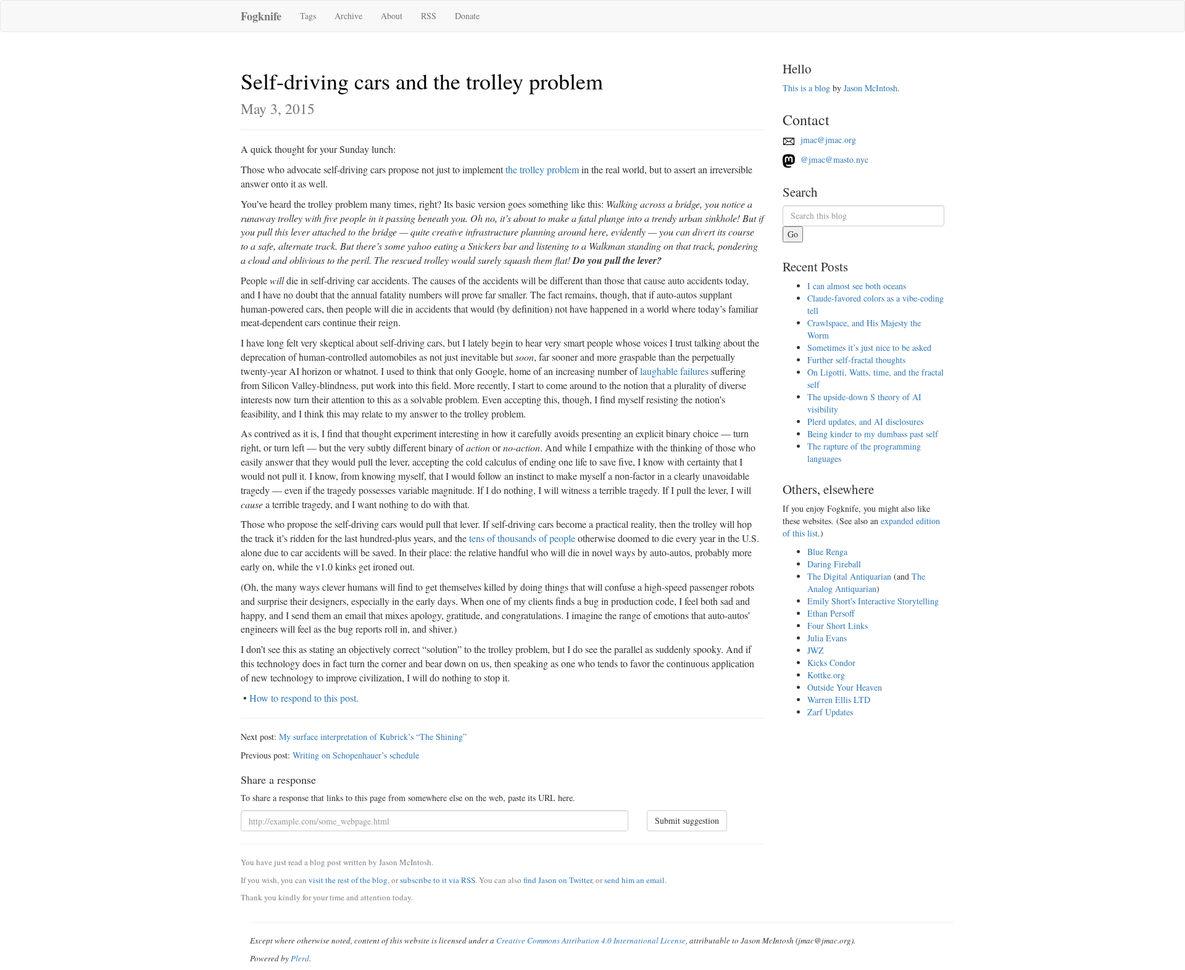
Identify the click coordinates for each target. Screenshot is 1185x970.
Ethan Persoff (830, 613)
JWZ (815, 650)
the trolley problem (542, 169)
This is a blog (806, 88)
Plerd (300, 958)
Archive (348, 16)
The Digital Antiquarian (849, 576)
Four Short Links (837, 625)
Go (793, 234)
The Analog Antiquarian (866, 582)
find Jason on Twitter (557, 880)
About (391, 16)
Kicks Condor (831, 662)
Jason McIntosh (870, 88)
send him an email (634, 880)
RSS (428, 16)
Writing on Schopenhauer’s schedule (356, 755)
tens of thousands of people (522, 538)
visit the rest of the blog (348, 880)
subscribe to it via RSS (437, 880)
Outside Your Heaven (844, 687)
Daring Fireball (834, 564)
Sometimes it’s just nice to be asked (869, 347)
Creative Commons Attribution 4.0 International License (591, 940)
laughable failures (674, 370)
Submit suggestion (687, 820)
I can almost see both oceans (856, 286)
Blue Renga (827, 551)
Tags (308, 16)
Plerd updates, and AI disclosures (865, 421)
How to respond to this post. (304, 697)
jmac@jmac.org (827, 140)
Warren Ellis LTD (838, 699)
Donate (467, 16)
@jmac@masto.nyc (833, 159)
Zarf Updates (830, 712)
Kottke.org (826, 675)
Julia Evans (827, 638)
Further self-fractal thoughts (856, 360)
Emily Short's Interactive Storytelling (873, 601)
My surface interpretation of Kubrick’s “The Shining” (373, 736)
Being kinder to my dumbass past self (872, 434)
